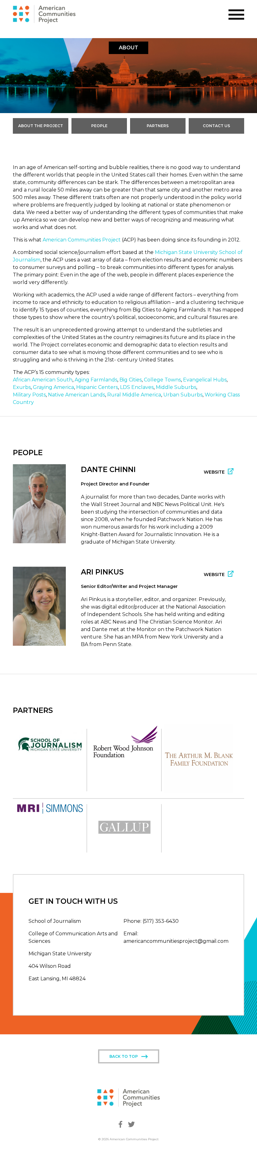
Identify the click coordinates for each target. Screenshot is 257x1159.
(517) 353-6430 (161, 921)
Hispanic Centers (97, 387)
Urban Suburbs (182, 395)
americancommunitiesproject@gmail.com (175, 941)
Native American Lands (76, 395)
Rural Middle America (134, 395)
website (214, 472)
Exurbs (22, 387)
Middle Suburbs (176, 387)
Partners (158, 125)
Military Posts (29, 395)
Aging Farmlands (96, 380)
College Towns (162, 380)
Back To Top (123, 1056)
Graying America (53, 387)
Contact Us (216, 125)
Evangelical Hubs (205, 380)
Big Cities (130, 380)
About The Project (40, 125)
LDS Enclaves (137, 387)
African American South (42, 380)
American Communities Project (82, 240)
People (99, 125)
